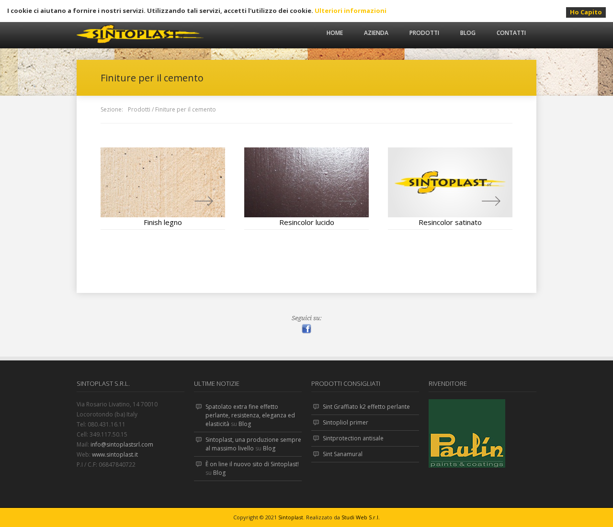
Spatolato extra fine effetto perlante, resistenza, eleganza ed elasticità (250, 415)
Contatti (511, 33)
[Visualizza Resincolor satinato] (450, 182)
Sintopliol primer (345, 422)
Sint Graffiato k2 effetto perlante (366, 407)
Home (335, 33)
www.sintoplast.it (115, 454)
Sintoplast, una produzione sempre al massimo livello (253, 444)
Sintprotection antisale (353, 438)
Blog (468, 33)
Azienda (376, 33)
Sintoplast (290, 517)
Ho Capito (586, 12)
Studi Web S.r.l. (360, 517)
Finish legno (163, 222)
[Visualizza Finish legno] (163, 182)
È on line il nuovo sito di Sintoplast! (252, 464)
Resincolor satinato (450, 222)
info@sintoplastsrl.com (122, 444)
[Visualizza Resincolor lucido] (306, 182)
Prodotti (424, 33)
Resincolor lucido (306, 222)
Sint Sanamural (343, 454)
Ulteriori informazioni (350, 10)
